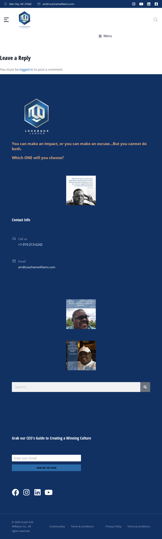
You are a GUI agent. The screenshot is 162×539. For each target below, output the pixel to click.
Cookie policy (57, 526)
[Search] (145, 387)
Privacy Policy (113, 526)
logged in (26, 69)
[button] (105, 36)
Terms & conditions (82, 526)
